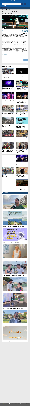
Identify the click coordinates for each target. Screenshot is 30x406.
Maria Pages (4, 30)
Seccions (3, 7)
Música (9, 9)
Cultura (6, 9)
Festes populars (4, 137)
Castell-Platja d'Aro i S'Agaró (24, 112)
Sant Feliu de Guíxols (24, 30)
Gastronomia (17, 137)
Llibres (3, 112)
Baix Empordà (12, 149)
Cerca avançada (4, 5)
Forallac (13, 124)
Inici (2, 9)
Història (17, 112)
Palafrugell (13, 87)
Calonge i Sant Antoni (11, 112)
